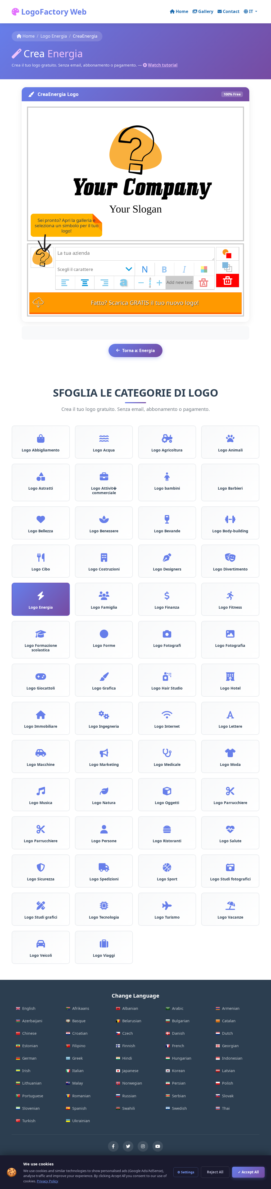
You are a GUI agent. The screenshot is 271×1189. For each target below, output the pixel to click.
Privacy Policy (47, 1181)
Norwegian (132, 1083)
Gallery (205, 11)
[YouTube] (157, 1146)
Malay (77, 1083)
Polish (227, 1083)
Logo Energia (53, 36)
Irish (26, 1070)
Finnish (128, 1045)
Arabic (177, 1008)
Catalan (229, 1020)
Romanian (81, 1095)
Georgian (230, 1045)
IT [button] (251, 11)
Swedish (179, 1108)
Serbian (179, 1095)
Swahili (128, 1108)
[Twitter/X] (128, 1146)
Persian (179, 1083)
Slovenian (31, 1108)
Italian (78, 1070)
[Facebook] (113, 1146)
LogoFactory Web (53, 11)
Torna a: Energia (138, 350)
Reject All (215, 1172)
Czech (127, 1033)
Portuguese (32, 1095)
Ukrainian (81, 1120)
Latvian (228, 1070)
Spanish (79, 1108)
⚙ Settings (185, 1172)
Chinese (29, 1033)
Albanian (130, 1008)
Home (182, 11)
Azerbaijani (32, 1020)
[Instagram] (143, 1146)
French (178, 1045)
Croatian (80, 1033)
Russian (129, 1095)
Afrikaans (80, 1008)
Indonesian (232, 1058)
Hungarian (181, 1058)
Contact (231, 11)
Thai (226, 1108)
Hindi (127, 1058)
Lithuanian (32, 1083)
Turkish (28, 1120)
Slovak (228, 1095)
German (29, 1058)
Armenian (231, 1008)
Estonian (30, 1045)
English (28, 1008)
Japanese (130, 1070)
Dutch (227, 1033)
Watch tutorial (163, 65)
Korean (178, 1070)
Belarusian (131, 1020)
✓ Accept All (248, 1172)
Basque (78, 1020)
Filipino (78, 1045)
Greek (77, 1058)
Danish (178, 1033)
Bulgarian (180, 1020)
